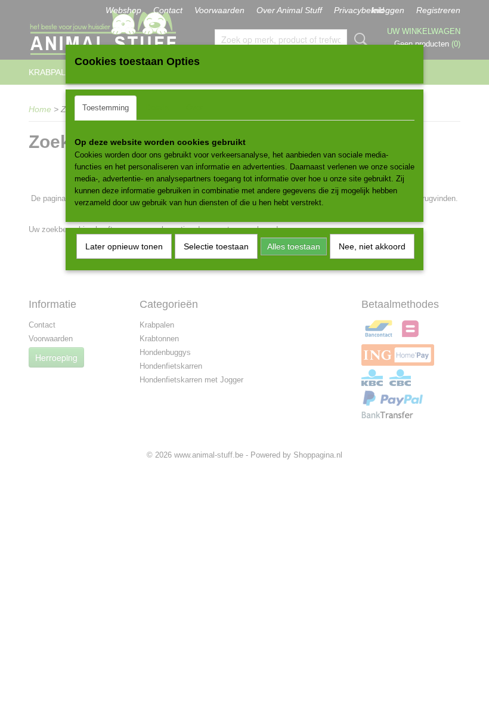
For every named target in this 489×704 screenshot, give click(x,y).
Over (194, 107)
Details (157, 107)
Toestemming (105, 107)
